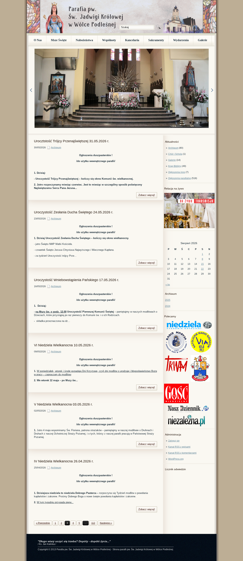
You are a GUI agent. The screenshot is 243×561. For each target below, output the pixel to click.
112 (93, 523)
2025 (167, 300)
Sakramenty (156, 40)
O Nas (38, 40)
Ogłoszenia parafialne (179, 178)
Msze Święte (59, 40)
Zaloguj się (174, 440)
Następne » (106, 523)
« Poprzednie (43, 523)
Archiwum (173, 148)
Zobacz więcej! (146, 195)
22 (202, 269)
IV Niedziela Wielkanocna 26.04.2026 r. (64, 461)
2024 (167, 306)
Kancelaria (132, 40)
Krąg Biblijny (174, 166)
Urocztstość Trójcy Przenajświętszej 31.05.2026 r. (71, 141)
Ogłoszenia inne (176, 172)
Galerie (202, 40)
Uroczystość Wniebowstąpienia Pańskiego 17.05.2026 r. (76, 280)
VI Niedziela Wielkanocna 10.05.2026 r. (64, 345)
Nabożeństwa (84, 40)
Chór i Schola (175, 154)
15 (202, 264)
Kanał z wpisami (179, 447)
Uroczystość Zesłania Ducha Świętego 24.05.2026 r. (73, 212)
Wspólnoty (109, 40)
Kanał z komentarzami (182, 453)
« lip (168, 284)
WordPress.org (176, 459)
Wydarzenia (181, 40)
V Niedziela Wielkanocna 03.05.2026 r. (63, 404)
